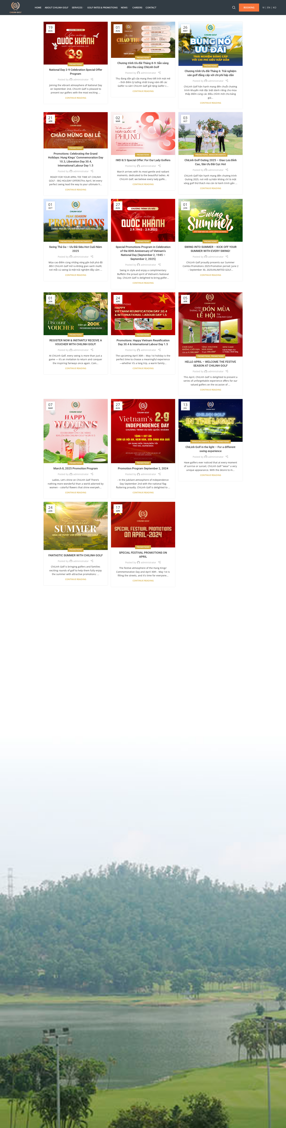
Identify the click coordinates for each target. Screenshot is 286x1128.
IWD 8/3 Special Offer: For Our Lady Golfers (143, 160)
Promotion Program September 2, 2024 (143, 468)
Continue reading (75, 97)
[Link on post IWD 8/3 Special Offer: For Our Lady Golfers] (143, 133)
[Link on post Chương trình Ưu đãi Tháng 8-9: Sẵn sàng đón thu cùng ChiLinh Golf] (143, 40)
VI (263, 7)
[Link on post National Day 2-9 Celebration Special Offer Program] (76, 43)
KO (274, 7)
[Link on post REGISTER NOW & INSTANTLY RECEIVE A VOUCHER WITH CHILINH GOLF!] (76, 313)
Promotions (75, 64)
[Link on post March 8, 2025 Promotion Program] (76, 431)
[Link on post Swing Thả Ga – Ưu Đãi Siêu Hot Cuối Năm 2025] (76, 220)
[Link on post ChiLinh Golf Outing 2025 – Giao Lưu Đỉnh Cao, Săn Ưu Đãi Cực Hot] (210, 133)
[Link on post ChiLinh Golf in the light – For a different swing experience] (210, 420)
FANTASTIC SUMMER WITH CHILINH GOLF (75, 555)
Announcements (217, 154)
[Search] (234, 7)
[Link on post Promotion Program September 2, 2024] (143, 431)
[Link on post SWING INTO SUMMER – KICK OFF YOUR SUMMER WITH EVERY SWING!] (210, 220)
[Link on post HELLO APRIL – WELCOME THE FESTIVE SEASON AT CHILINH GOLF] (210, 324)
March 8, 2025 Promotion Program (75, 468)
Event (213, 441)
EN (268, 7)
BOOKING (249, 7)
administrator (81, 79)
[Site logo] (15, 7)
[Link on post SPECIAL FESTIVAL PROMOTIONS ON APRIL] (143, 524)
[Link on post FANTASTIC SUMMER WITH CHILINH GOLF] (76, 526)
